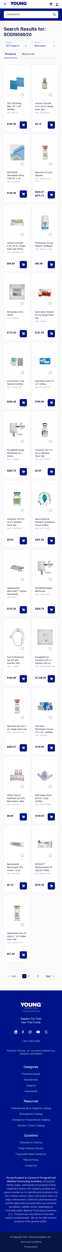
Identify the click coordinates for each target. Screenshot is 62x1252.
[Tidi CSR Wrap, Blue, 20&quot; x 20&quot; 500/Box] (17, 83)
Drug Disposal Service (31, 1148)
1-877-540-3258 (31, 1041)
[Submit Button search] (55, 14)
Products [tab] (10, 53)
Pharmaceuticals (31, 1074)
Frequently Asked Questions (31, 1154)
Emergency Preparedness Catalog (31, 1120)
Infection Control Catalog (31, 1126)
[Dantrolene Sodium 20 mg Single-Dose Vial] (45, 292)
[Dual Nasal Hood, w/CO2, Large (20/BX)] (45, 775)
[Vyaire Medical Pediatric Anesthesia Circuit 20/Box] (45, 499)
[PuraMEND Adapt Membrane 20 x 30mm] (17, 430)
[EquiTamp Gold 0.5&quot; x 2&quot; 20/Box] (45, 361)
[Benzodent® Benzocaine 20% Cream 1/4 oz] (17, 844)
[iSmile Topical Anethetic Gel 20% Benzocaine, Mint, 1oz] (17, 775)
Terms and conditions (31, 1242)
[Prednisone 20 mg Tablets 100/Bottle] (45, 223)
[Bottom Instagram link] (30, 1032)
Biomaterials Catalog (31, 1114)
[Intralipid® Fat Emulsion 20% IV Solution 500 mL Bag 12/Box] (45, 637)
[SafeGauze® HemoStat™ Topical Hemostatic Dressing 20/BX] (17, 568)
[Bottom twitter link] (46, 1032)
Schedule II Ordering (31, 1143)
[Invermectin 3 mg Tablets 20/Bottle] (17, 361)
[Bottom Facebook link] (23, 1032)
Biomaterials (31, 1080)
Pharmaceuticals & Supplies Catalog (31, 1108)
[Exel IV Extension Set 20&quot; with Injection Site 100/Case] (17, 637)
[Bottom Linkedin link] (15, 1032)
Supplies (31, 1086)
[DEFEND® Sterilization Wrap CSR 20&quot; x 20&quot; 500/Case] (17, 152)
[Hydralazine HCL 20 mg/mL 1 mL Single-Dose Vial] (17, 913)
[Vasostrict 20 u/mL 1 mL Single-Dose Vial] (17, 706)
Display (9, 42)
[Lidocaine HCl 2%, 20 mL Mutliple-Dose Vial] (17, 499)
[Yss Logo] (31, 1008)
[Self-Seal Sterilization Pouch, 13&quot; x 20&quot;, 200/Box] (45, 706)
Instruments (31, 1091)
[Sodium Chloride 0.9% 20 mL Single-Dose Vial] (45, 83)
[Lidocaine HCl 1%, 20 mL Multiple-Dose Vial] (45, 430)
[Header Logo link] (18, 4)
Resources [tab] (28, 53)
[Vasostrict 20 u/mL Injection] (45, 152)
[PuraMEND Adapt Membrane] (45, 568)
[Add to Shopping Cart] (23, 125)
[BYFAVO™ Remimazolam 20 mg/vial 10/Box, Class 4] (45, 844)
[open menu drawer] (5, 4)
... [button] (33, 976)
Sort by (37, 42)
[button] (12, 976)
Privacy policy (31, 1247)
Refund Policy (31, 1160)
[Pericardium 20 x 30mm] (17, 292)
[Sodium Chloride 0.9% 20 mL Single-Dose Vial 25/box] (17, 223)
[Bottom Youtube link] (38, 1032)
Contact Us (31, 1166)
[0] (50, 4)
